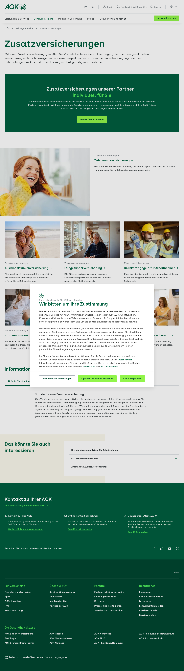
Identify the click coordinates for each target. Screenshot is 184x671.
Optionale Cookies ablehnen (97, 379)
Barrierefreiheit (109, 367)
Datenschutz (124, 360)
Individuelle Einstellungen (57, 379)
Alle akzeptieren (132, 379)
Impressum (89, 367)
